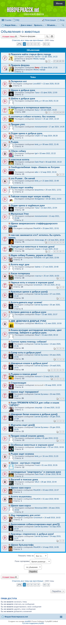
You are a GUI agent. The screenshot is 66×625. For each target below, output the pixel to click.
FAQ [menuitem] (17, 20)
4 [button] (35, 44)
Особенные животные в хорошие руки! (32, 445)
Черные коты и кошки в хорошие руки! (32, 282)
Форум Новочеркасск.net (16, 617)
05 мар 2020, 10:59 (53, 385)
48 (57, 61)
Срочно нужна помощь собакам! (29, 341)
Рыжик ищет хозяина (22, 454)
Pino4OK (37, 228)
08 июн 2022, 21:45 (50, 144)
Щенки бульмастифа (22, 545)
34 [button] (44, 44)
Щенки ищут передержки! (25, 392)
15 (63, 112)
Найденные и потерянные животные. (31, 107)
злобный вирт (40, 447)
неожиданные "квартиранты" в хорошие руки (36, 472)
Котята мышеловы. (21, 496)
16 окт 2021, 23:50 (53, 199)
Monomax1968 (41, 508)
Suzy (37, 110)
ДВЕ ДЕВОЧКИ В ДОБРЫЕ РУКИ (28, 321)
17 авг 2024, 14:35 (56, 127)
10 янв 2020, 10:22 (52, 408)
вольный (39, 385)
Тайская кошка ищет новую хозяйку (30, 196)
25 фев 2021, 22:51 (51, 228)
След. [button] (48, 44)
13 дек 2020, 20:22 (50, 249)
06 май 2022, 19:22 (54, 162)
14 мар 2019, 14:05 (51, 547)
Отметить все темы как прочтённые (27, 40)
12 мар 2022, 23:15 (48, 172)
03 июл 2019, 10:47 (51, 490)
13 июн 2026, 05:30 (51, 84)
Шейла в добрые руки (23, 98)
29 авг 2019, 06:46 (53, 474)
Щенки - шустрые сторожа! (25, 463)
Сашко (37, 249)
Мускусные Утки (20, 214)
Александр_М (40, 240)
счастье (38, 276)
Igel (36, 153)
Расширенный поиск (52, 36)
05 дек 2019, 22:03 (50, 438)
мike (36, 172)
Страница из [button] (19, 44)
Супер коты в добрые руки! (26, 352)
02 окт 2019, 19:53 (56, 447)
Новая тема (8, 36)
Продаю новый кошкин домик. (28, 436)
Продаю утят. (18, 124)
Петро (37, 314)
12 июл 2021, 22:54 (49, 208)
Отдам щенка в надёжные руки (28, 205)
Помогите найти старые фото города (31, 54)
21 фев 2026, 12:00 (49, 92)
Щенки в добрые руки (23, 90)
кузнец (37, 438)
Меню (59, 3)
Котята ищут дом (20, 264)
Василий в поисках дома (24, 479)
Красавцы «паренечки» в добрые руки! (32, 534)
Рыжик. (15, 142)
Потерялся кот (19, 81)
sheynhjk (38, 408)
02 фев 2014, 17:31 (49, 67)
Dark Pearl (39, 162)
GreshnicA (38, 285)
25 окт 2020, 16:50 (51, 276)
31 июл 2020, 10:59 (53, 323)
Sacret (37, 57)
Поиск (47, 36)
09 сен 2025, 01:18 (50, 101)
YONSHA (37, 258)
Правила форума (20, 65)
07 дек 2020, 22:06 (51, 258)
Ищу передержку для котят (25, 515)
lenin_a (37, 101)
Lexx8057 (37, 84)
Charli (37, 136)
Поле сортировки (31, 561)
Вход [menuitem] (62, 20)
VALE (37, 482)
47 (54, 61)
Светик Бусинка (41, 294)
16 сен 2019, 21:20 (50, 456)
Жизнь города (39, 59)
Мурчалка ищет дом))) (23, 425)
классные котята (20, 159)
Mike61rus (39, 323)
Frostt (37, 465)
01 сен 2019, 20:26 (49, 465)
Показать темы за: (31, 556)
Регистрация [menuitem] (50, 20)
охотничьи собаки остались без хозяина (33, 116)
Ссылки (8, 20)
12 (54, 112)
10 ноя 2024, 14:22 (49, 110)
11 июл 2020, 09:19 (50, 335)
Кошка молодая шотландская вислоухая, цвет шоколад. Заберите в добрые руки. (35, 331)
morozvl (38, 119)
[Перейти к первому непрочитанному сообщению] (9, 54)
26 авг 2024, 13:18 (51, 119)
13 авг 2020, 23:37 (49, 314)
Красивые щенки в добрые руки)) (29, 291)
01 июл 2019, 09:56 (51, 499)
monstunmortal (41, 127)
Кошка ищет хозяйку (22, 187)
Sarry (37, 67)
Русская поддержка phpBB (33, 623)
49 (60, 61)
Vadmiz (38, 267)
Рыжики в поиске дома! (24, 374)
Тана (37, 92)
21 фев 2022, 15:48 (50, 181)
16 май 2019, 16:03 (52, 518)
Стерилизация (18, 383)
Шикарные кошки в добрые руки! (29, 363)
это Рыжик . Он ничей (23, 178)
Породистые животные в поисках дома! (32, 246)
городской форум (34, 13)
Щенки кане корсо (21, 487)
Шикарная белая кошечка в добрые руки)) (34, 414)
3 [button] (31, 44)
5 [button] (38, 44)
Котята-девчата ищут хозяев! (26, 302)
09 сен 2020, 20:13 (52, 285)
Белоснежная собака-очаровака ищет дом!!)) (35, 524)
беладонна (39, 199)
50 (63, 61)
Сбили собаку (18, 151)
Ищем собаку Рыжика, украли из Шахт (32, 255)
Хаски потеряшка (20, 273)
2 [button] (27, 44)
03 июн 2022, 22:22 (48, 153)
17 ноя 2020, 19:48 (50, 267)
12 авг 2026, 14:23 (49, 57)
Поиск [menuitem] (63, 25)
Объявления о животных (20, 31)
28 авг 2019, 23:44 (49, 482)
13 (57, 112)
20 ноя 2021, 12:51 (53, 190)
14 (60, 112)
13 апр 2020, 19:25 (51, 376)
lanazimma (39, 190)
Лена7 (37, 335)
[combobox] (41, 555)
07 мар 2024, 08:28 (49, 136)
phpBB (27, 621)
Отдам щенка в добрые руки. (27, 133)
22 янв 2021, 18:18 (56, 240)
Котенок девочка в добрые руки (28, 312)
